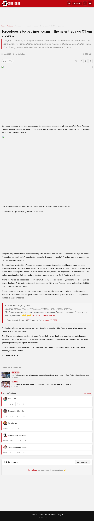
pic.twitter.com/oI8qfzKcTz (43, 315)
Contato (34, 514)
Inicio (3, 26)
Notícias (10, 26)
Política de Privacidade (47, 514)
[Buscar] (69, 3)
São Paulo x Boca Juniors (17, 447)
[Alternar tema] (85, 3)
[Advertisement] (47, 17)
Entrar (78, 3)
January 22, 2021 (49, 320)
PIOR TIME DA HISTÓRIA (17, 435)
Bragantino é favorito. (16, 411)
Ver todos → (88, 393)
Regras (60, 514)
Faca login (32, 470)
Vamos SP (12, 399)
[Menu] (90, 3)
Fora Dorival (12, 423)
